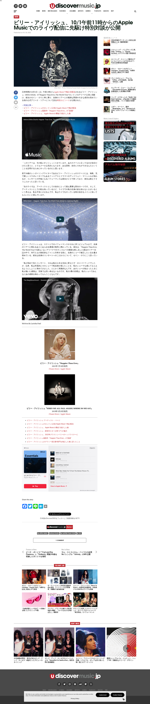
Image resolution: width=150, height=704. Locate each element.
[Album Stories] (120, 181)
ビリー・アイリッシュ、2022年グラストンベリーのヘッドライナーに (52, 434)
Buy (112, 11)
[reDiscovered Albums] (120, 160)
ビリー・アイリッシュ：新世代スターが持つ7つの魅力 (47, 431)
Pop (80, 533)
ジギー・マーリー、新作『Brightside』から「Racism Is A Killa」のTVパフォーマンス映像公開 (123, 109)
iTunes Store (54, 369)
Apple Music (66, 369)
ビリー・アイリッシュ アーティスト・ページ (43, 420)
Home (38, 11)
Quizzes (106, 11)
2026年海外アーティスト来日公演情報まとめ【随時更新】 (123, 41)
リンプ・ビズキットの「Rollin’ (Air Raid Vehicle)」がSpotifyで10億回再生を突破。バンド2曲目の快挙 (123, 99)
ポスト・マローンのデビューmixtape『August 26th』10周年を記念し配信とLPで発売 (123, 70)
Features (62, 11)
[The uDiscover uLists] (120, 140)
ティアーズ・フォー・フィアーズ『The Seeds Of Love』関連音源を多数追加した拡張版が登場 (123, 89)
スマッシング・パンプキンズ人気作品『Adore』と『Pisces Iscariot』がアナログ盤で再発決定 (123, 51)
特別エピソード (63, 100)
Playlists (97, 11)
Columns (73, 11)
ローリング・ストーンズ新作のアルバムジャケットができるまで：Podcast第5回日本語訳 (123, 61)
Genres (88, 11)
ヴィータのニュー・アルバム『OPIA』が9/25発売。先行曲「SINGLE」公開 (122, 80)
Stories (61, 690)
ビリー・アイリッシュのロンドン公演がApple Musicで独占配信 (50, 108)
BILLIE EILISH (55, 533)
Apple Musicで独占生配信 (64, 92)
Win (106, 690)
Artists (80, 11)
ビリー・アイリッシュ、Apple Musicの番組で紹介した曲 (47, 113)
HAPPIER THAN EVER (68, 533)
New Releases (52, 11)
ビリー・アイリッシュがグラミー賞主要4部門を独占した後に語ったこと (53, 442)
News (44, 11)
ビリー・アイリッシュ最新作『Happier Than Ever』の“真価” (49, 111)
